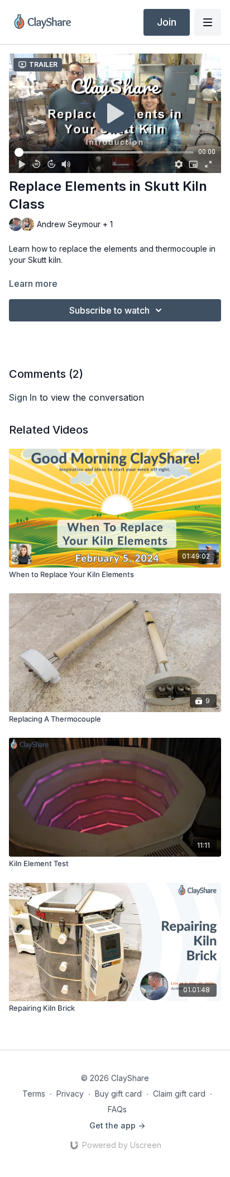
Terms (33, 1093)
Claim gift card (179, 1093)
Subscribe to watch (109, 310)
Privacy (70, 1093)
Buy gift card (118, 1093)
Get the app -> (117, 1125)
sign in (23, 397)
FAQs (117, 1109)
